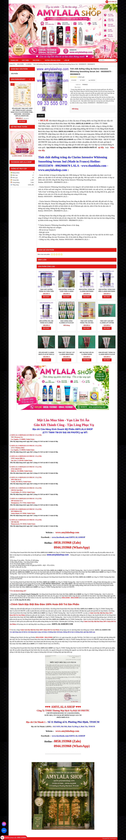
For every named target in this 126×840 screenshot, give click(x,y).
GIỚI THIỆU (25, 60)
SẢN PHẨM (36, 60)
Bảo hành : (78, 87)
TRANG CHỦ (14, 60)
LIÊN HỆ (66, 60)
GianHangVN (113, 838)
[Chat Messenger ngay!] (4, 824)
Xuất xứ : (78, 84)
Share (74, 80)
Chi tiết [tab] (41, 115)
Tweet (83, 80)
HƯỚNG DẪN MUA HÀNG (52, 60)
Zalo (4, 830)
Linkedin (92, 80)
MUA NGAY (22, 121)
